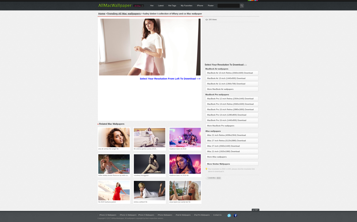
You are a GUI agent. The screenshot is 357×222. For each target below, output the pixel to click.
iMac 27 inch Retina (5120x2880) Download (226, 140)
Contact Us (217, 215)
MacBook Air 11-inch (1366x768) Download (226, 84)
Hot (151, 5)
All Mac (137, 6)
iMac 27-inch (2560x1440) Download (223, 146)
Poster (211, 5)
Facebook (235, 215)
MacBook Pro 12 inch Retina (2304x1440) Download (230, 98)
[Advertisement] (150, 100)
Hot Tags (172, 5)
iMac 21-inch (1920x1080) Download (223, 151)
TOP (256, 210)
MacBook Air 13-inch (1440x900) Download (226, 78)
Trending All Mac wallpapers (124, 13)
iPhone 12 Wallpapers (107, 215)
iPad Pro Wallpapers (202, 215)
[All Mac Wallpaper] (115, 8)
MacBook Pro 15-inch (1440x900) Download (226, 120)
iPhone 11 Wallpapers (128, 215)
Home (101, 13)
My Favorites (186, 5)
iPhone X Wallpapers (146, 215)
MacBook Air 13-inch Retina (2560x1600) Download (230, 73)
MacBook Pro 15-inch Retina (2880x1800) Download (230, 109)
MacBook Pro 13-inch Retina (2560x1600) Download (230, 104)
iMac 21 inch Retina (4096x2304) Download (226, 135)
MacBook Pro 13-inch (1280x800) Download (226, 115)
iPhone (200, 5)
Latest (161, 5)
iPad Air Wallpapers (183, 215)
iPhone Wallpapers (165, 215)
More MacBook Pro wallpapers (220, 126)
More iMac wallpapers (217, 157)
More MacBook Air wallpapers (220, 89)
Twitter (229, 215)
